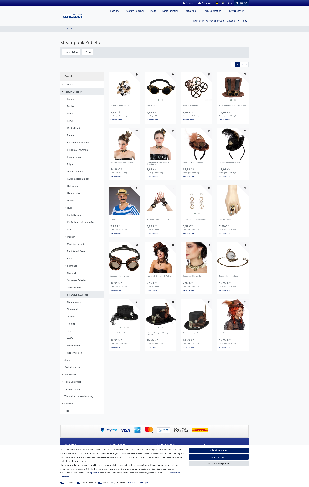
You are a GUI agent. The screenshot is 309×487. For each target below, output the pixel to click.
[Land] (217, 3)
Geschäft (232, 20)
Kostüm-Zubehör (135, 10)
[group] (160, 87)
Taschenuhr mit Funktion (228, 276)
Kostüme (115, 10)
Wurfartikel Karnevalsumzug (208, 20)
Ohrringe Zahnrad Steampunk (194, 219)
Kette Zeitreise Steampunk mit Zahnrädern (158, 163)
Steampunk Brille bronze (119, 276)
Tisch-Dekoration (212, 10)
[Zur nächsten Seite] (246, 64)
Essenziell (70, 482)
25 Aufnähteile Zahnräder (120, 106)
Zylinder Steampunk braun (229, 333)
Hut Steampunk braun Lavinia (121, 162)
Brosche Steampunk (190, 106)
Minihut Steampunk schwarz (230, 162)
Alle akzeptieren (219, 450)
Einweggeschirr (236, 10)
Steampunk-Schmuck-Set (192, 276)
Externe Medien (89, 482)
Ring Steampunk (225, 219)
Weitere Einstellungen (138, 482)
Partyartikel (191, 10)
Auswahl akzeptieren (219, 463)
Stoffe (153, 10)
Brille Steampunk (153, 106)
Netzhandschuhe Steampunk (158, 219)
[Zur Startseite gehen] (61, 29)
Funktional (121, 482)
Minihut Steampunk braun (193, 162)
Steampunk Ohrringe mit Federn (159, 276)
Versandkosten (116, 120)
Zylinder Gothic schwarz (119, 333)
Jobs (245, 20)
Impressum (94, 472)
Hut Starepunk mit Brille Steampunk (233, 106)
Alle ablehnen (218, 456)
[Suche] (223, 3)
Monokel (113, 219)
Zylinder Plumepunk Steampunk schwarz (159, 334)
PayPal (106, 482)
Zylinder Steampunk (190, 333)
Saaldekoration (170, 10)
